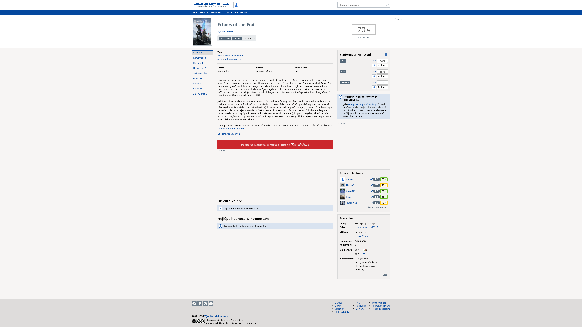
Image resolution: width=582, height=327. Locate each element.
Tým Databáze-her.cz (216, 316)
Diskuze (228, 12)
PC (222, 38)
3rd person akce (232, 59)
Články (338, 305)
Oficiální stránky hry (227, 133)
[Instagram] (205, 303)
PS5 (228, 38)
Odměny (360, 308)
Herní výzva (241, 12)
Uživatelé (216, 12)
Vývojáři (204, 12)
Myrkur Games (225, 31)
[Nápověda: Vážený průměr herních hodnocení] (386, 54)
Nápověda (361, 305)
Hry (195, 12)
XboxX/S (236, 38)
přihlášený (371, 104)
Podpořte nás (379, 302)
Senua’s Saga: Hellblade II (230, 128)
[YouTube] (211, 303)
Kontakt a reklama (381, 308)
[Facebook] (199, 303)
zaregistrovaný (355, 104)
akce (219, 55)
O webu (339, 302)
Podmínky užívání (381, 305)
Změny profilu (200, 93)
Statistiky (197, 88)
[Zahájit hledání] (387, 4)
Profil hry (197, 52)
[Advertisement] (407, 65)
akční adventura (232, 55)
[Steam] (194, 303)
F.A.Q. (358, 302)
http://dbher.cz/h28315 (366, 227)
